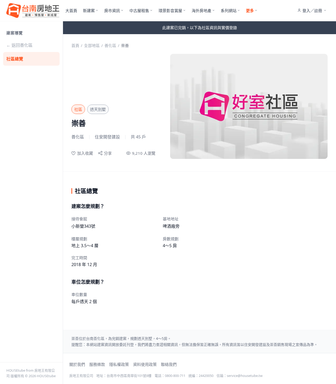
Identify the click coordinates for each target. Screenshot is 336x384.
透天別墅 (98, 109)
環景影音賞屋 (170, 10)
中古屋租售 (139, 10)
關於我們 (77, 364)
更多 (250, 10)
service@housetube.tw (244, 375)
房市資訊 (112, 10)
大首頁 (71, 10)
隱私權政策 (119, 364)
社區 (78, 109)
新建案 (89, 10)
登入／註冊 (312, 10)
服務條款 (97, 364)
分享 (108, 153)
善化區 (110, 45)
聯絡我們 (169, 364)
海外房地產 (201, 10)
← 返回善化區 (19, 45)
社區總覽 (14, 59)
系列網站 (229, 10)
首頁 (75, 45)
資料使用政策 (145, 364)
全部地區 (92, 45)
